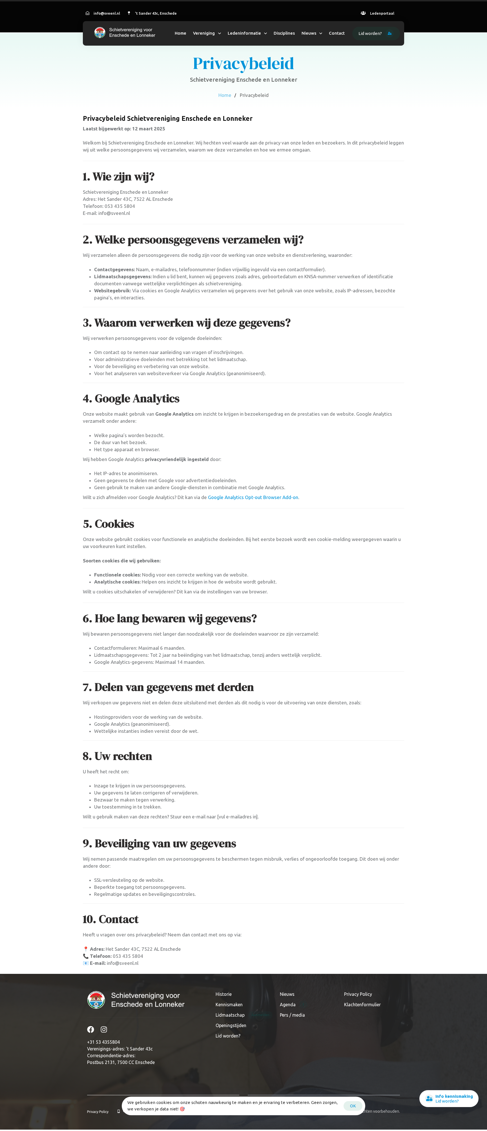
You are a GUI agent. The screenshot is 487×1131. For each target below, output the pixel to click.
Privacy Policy (358, 994)
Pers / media (292, 1015)
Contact (337, 33)
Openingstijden (231, 1025)
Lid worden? (228, 1035)
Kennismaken (229, 1004)
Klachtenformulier (362, 1004)
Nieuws (309, 33)
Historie (224, 994)
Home (180, 33)
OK (353, 1105)
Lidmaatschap (242, 1015)
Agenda (292, 1004)
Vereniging (204, 33)
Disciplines (284, 33)
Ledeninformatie (244, 33)
